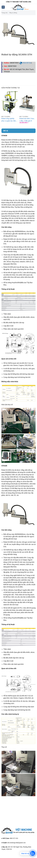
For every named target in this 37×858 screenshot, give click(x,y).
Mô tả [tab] (5, 131)
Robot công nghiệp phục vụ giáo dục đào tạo (8, 120)
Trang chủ (4, 12)
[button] (3, 7)
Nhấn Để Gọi (26, 63)
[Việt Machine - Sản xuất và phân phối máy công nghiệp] (19, 7)
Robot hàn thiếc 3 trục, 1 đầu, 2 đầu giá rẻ (27, 120)
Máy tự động (13, 12)
